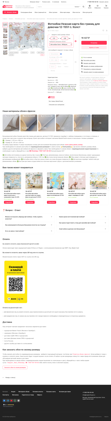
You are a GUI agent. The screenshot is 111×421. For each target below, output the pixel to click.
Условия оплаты (38, 391)
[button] (108, 188)
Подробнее (8, 202)
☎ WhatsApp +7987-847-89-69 (40, 151)
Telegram (10, 362)
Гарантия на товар (28, 395)
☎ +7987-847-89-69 (32, 362)
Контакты (6, 395)
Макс (15, 362)
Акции (13, 391)
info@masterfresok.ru (89, 395)
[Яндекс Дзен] (18, 400)
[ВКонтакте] (4, 400)
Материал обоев (24, 391)
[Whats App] (15, 400)
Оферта (39, 395)
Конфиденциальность (96, 416)
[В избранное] (103, 30)
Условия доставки (65, 391)
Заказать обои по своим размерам (15, 367)
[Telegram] (7, 400)
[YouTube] (11, 400)
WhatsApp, (21, 362)
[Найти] (83, 7)
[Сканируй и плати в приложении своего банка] (16, 303)
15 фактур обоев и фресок (100, 80)
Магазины (15, 395)
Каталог (5, 391)
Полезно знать (51, 391)
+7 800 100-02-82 (92, 2)
